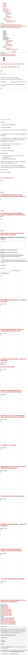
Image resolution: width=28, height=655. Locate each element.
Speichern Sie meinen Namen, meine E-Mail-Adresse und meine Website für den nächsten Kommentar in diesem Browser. (14, 261)
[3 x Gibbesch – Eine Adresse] (10, 442)
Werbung (8, 646)
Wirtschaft (5, 6)
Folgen (7, 641)
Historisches (8, 13)
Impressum (8, 20)
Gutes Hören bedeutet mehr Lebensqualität (13, 496)
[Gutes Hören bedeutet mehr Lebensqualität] (10, 493)
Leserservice (5, 11)
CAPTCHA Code (16, 270)
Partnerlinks (8, 16)
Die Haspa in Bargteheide (8, 366)
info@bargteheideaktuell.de (17, 651)
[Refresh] (3, 268)
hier (6, 650)
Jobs (7, 15)
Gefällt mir (7, 640)
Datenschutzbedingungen (11, 21)
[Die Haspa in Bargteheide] (2, 364)
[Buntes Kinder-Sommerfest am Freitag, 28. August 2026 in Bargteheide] (8, 229)
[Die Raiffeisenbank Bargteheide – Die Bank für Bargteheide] (10, 297)
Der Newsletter (9, 17)
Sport (4, 7)
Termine (5, 4)
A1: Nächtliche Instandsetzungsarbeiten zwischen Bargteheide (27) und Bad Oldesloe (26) (13, 215)
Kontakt (4, 18)
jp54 (1, 71)
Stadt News (5, 9)
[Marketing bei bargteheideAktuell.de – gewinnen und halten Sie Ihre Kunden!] (10, 387)
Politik (4, 5)
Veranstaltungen (6, 10)
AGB (14, 635)
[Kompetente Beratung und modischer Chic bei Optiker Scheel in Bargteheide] (10, 463)
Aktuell (4, 2)
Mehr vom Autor (10, 177)
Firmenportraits (9, 12)
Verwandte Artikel (4, 177)
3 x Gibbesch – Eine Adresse (8, 445)
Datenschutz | (9, 635)
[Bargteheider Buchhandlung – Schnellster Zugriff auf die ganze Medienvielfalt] (10, 326)
